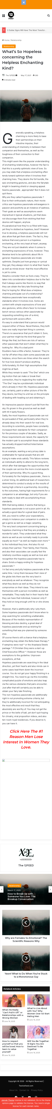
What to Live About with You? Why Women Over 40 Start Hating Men (38, 1012)
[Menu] (3, 16)
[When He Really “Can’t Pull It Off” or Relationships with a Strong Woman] (13, 1000)
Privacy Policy (37, 1090)
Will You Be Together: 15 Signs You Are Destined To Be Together (38, 1045)
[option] (26, 889)
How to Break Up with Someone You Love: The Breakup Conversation (21, 896)
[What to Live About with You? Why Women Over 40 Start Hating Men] (38, 1000)
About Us (13, 1090)
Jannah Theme (7, 1100)
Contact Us (24, 1090)
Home (6, 40)
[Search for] (48, 16)
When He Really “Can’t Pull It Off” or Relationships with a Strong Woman (12, 1014)
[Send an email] (16, 75)
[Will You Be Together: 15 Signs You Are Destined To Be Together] (38, 1032)
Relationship (16, 40)
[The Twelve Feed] (11, 15)
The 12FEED (10, 75)
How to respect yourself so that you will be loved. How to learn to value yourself (13, 1046)
